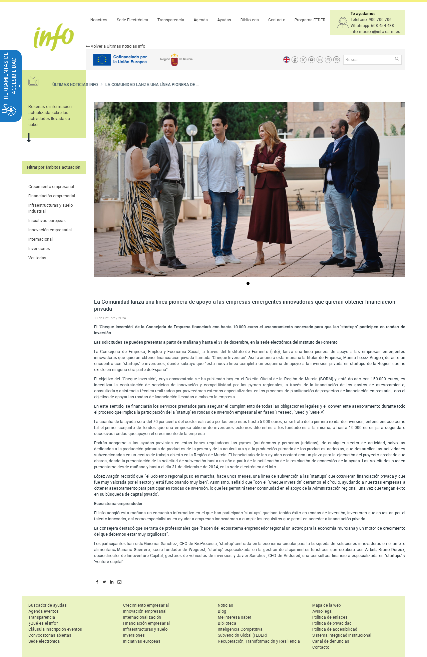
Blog (222, 611)
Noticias (225, 605)
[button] (397, 59)
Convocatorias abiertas (49, 635)
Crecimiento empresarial (51, 186)
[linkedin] (111, 582)
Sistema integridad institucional (341, 635)
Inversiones (39, 248)
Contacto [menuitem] (276, 20)
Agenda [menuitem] (200, 20)
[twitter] (104, 582)
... (249, 284)
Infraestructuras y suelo (145, 629)
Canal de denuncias (330, 641)
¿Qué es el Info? (43, 623)
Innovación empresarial (50, 230)
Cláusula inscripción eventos (55, 629)
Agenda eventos (43, 611)
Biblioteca (227, 623)
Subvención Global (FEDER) (242, 635)
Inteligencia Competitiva (240, 629)
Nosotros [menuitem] (98, 20)
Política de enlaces (330, 617)
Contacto (320, 647)
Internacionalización (142, 617)
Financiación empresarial (51, 196)
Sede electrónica (44, 641)
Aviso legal (322, 611)
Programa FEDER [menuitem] (310, 20)
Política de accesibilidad (334, 629)
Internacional (40, 239)
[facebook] (97, 582)
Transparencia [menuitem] (170, 20)
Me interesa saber (234, 617)
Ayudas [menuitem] (224, 20)
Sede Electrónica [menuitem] (132, 20)
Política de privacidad (332, 623)
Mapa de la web (326, 605)
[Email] (119, 582)
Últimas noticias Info (75, 84)
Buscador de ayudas (47, 605)
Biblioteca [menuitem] (250, 20)
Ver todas (37, 258)
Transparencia (41, 617)
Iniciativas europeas (47, 220)
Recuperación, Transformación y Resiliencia (259, 641)
